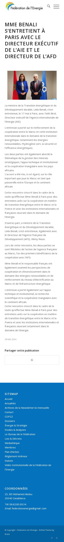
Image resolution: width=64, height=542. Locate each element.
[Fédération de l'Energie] (26, 6)
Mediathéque (12, 443)
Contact (9, 412)
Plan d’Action (12, 451)
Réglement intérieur (16, 456)
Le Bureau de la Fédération (20, 434)
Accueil (8, 398)
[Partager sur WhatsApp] (32, 360)
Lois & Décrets (13, 438)
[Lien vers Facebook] (51, 537)
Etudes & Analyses (15, 429)
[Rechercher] (47, 6)
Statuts (9, 460)
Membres (10, 447)
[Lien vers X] (56, 537)
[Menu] (54, 6)
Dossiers (10, 421)
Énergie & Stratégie (16, 425)
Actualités (10, 403)
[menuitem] (47, 6)
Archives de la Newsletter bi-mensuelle (27, 407)
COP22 (9, 416)
